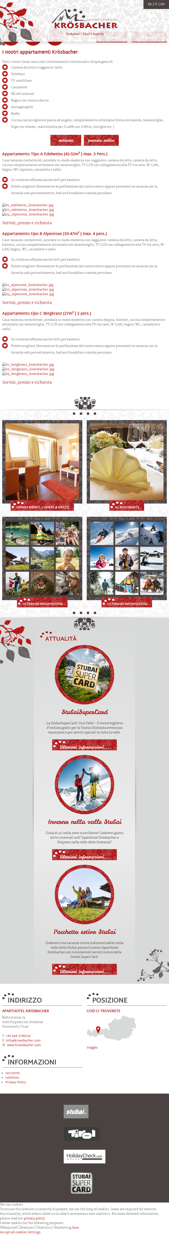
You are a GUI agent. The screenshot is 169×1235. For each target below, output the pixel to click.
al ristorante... (128, 507)
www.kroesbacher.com (24, 1045)
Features (27, 1227)
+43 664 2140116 (18, 1036)
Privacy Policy (16, 1082)
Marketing (63, 1227)
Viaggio (92, 1048)
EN (162, 4)
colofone (12, 1078)
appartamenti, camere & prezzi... (44, 507)
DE (150, 4)
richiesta (66, 140)
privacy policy (34, 1218)
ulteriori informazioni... (44, 604)
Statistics (44, 1227)
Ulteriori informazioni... (84, 747)
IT (156, 4)
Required (10, 1227)
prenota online (101, 140)
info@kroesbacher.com (23, 1041)
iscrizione (13, 1073)
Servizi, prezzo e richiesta (27, 223)
